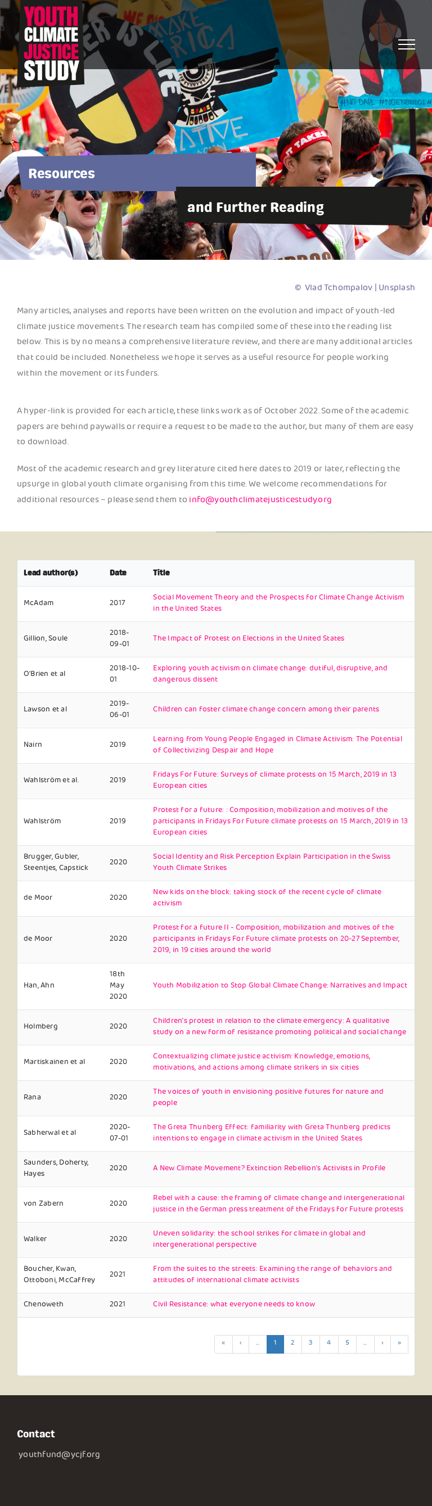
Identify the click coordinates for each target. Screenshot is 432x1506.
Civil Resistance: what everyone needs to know (234, 1305)
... (258, 1343)
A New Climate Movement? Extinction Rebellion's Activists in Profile (269, 1169)
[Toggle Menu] (406, 44)
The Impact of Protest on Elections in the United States (248, 639)
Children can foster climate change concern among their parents (266, 710)
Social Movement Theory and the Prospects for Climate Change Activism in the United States (278, 604)
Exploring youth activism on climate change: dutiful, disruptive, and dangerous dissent (270, 674)
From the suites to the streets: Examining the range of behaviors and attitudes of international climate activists (272, 1275)
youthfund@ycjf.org (59, 1456)
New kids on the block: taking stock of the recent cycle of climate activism (267, 898)
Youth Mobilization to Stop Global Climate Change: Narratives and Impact (280, 986)
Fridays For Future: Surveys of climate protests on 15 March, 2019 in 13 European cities (275, 781)
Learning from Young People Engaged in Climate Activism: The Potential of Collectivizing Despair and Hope (277, 745)
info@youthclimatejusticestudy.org (260, 501)
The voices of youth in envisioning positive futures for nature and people (268, 1098)
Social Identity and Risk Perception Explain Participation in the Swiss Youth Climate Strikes (271, 863)
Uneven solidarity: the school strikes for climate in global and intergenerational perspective (259, 1240)
